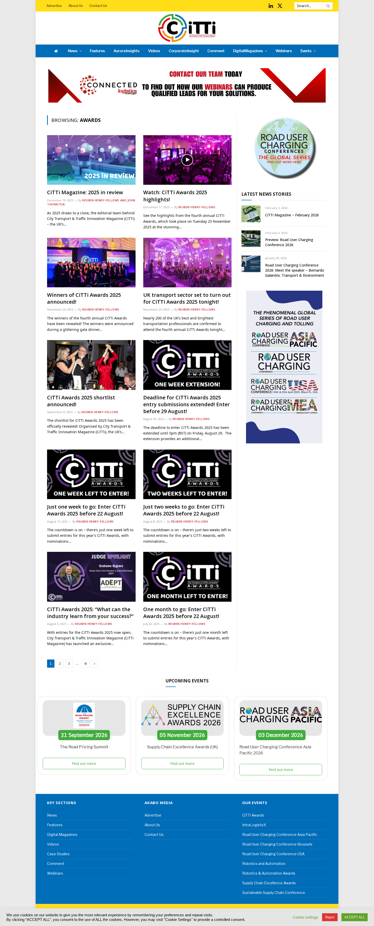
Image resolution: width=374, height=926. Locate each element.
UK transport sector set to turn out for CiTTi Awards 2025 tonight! (187, 298)
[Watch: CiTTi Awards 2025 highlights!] (187, 160)
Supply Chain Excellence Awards (269, 883)
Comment (215, 51)
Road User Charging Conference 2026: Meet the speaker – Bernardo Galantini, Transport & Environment (294, 270)
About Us (75, 6)
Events (306, 51)
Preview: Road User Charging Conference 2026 (289, 242)
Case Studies (58, 854)
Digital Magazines (248, 51)
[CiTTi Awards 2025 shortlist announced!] (91, 365)
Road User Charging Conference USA (273, 854)
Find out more (84, 763)
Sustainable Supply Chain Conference (273, 892)
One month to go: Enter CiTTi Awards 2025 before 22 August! (181, 613)
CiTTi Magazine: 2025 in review (85, 192)
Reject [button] (330, 917)
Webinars (284, 51)
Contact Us (98, 6)
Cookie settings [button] (305, 917)
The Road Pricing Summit (84, 747)
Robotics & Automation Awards (268, 873)
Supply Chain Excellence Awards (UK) (182, 747)
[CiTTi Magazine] (187, 28)
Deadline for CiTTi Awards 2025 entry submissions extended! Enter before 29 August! (186, 404)
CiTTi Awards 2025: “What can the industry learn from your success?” (90, 613)
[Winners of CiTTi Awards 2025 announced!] (91, 262)
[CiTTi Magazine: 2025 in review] (91, 160)
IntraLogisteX (254, 825)
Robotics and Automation (263, 863)
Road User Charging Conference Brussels (277, 844)
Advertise (54, 6)
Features (97, 51)
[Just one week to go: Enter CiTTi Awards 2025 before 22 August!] (91, 474)
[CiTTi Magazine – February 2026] (251, 213)
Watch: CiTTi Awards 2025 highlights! (175, 196)
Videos (154, 51)
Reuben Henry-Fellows (196, 207)
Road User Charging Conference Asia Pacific (279, 834)
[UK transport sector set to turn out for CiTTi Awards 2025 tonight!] (187, 262)
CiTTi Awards (253, 815)
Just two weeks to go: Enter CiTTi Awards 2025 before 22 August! (183, 510)
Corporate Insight (184, 51)
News (72, 51)
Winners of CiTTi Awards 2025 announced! (84, 298)
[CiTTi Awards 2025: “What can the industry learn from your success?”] (91, 576)
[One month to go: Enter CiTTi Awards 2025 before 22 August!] (187, 576)
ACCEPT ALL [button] (354, 917)
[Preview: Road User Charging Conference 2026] (251, 238)
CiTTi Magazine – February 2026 (292, 215)
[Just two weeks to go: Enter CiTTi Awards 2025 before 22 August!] (187, 474)
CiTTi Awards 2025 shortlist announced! (81, 401)
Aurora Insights (126, 51)
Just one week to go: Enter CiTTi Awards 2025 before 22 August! (86, 510)
